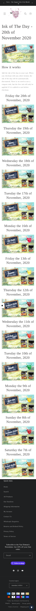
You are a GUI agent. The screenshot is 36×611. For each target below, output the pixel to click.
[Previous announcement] (4, 3)
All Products (8, 497)
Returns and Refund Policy (13, 526)
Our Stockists (8, 502)
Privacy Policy (9, 531)
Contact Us (8, 516)
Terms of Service (10, 536)
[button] (4, 13)
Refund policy (16, 603)
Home (6, 487)
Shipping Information (12, 506)
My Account (8, 511)
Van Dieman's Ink (17, 600)
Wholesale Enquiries (11, 521)
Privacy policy (26, 603)
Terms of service (13, 606)
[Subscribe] (29, 555)
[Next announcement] (32, 3)
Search (6, 492)
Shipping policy (25, 606)
